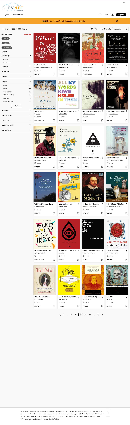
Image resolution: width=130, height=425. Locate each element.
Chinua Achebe (113, 253)
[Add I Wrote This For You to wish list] (78, 74)
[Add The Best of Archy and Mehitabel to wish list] (78, 306)
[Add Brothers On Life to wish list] (54, 74)
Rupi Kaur (63, 160)
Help (124, 3)
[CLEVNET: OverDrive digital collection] (13, 7)
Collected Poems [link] (112, 250)
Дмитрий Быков (113, 114)
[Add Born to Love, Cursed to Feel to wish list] (102, 120)
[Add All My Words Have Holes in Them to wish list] (78, 120)
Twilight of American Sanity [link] (43, 204)
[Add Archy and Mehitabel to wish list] (78, 213)
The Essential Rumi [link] (89, 65)
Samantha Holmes (89, 114)
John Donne (87, 299)
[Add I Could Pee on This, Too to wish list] (126, 213)
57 (98, 314)
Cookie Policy (53, 419)
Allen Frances (40, 207)
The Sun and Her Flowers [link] (67, 158)
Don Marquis (64, 207)
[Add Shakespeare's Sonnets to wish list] (102, 213)
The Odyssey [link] (38, 111)
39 (90, 314)
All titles (5, 60)
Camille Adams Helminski (116, 160)
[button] (103, 15)
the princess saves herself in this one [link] (92, 250)
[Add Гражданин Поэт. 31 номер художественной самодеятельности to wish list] (54, 167)
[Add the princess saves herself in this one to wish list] (102, 260)
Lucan (110, 299)
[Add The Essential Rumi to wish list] (102, 74)
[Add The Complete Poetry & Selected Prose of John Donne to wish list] (102, 306)
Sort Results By (106, 29)
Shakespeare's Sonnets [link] (91, 204)
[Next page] (102, 314)
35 (71, 314)
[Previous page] (60, 314)
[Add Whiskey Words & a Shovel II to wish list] (102, 167)
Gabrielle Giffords (113, 67)
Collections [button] (16, 15)
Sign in (121, 15)
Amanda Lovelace (89, 253)
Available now (7, 63)
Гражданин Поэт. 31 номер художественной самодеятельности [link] (43, 158)
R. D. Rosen (39, 299)
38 (85, 314)
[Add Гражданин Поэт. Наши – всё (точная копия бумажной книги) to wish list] (126, 120)
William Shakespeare (90, 207)
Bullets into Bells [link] (113, 65)
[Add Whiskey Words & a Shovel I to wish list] (78, 260)
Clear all (27, 34)
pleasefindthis (64, 67)
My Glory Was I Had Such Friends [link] (43, 250)
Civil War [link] (110, 297)
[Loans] (112, 15)
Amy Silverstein (40, 253)
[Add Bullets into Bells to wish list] (126, 74)
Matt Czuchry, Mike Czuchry (44, 67)
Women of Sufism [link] (113, 158)
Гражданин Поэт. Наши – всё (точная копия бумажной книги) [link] (116, 111)
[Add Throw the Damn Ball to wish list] (54, 306)
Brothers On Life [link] (40, 65)
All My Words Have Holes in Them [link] (68, 111)
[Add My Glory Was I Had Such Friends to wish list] (54, 260)
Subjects (6, 15)
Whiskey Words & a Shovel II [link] (92, 158)
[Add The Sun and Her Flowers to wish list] (78, 167)
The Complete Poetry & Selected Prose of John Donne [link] (92, 297)
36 (76, 314)
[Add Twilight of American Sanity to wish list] (54, 213)
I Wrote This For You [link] (66, 65)
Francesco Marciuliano (115, 207)
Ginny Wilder (63, 114)
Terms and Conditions (56, 411)
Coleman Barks (88, 67)
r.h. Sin (86, 160)
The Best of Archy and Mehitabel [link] (68, 297)
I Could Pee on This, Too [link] (115, 204)
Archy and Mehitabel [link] (66, 204)
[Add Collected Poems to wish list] (126, 260)
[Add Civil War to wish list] (126, 306)
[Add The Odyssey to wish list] (54, 120)
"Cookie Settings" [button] (49, 417)
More (16, 106)
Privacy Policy (72, 411)
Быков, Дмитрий (41, 160)
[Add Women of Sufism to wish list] (126, 167)
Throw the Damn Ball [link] (41, 297)
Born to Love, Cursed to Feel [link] (92, 111)
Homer (38, 114)
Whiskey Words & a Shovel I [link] (68, 250)
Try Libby (46, 21)
